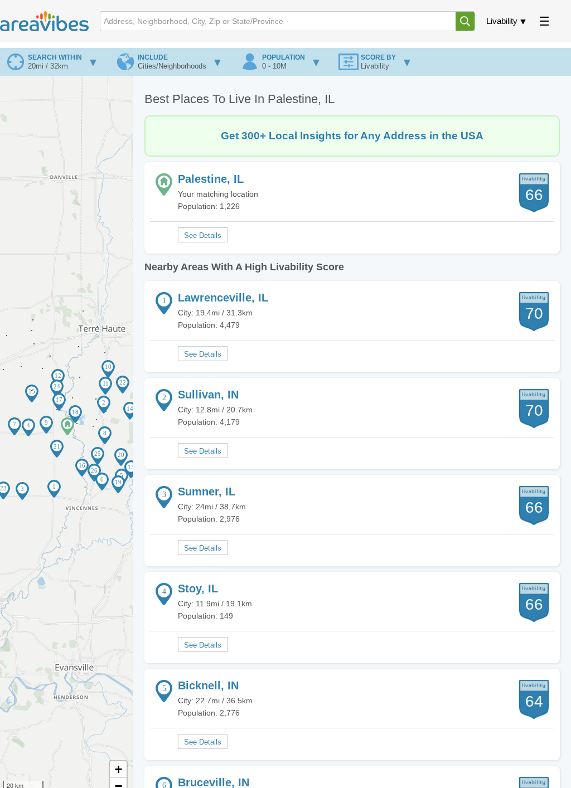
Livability (501, 21)
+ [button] (118, 769)
